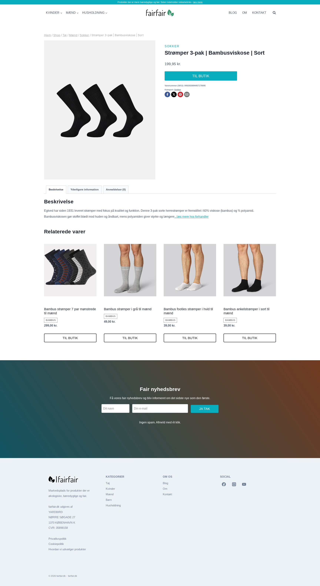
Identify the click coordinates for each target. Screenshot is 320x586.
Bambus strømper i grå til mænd (127, 309)
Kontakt (259, 12)
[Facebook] (167, 94)
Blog (233, 12)
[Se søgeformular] (273, 12)
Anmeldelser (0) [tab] (116, 189)
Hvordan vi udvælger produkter (67, 549)
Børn (109, 499)
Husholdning (113, 505)
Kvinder (110, 488)
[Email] (187, 94)
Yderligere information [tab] (85, 189)
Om (244, 12)
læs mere (198, 2)
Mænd (110, 494)
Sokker (172, 46)
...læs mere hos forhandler (191, 216)
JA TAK (204, 409)
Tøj (108, 483)
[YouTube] (244, 484)
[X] (174, 94)
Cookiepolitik (56, 543)
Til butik (200, 76)
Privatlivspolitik (57, 538)
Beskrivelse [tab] (56, 189)
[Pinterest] (180, 94)
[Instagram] (234, 484)
